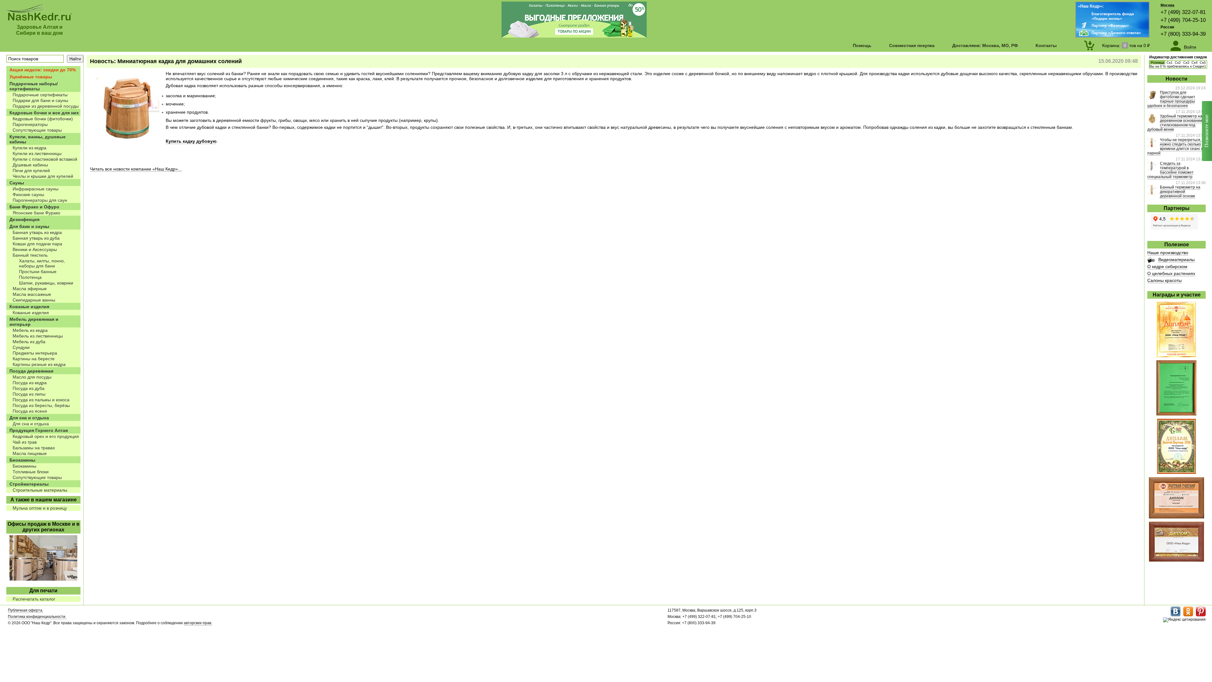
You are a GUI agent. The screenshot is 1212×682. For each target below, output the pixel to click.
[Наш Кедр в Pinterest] (1201, 615)
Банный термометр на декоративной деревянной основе (1180, 191)
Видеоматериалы (1176, 259)
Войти (1190, 47)
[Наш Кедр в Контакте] (1175, 615)
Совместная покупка (912, 45)
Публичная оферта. (25, 610)
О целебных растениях (1171, 273)
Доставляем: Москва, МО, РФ (985, 45)
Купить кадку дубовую (191, 141)
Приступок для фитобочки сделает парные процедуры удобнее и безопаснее (1171, 99)
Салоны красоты (1164, 280)
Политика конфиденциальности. (37, 616)
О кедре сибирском (1167, 266)
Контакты (1046, 45)
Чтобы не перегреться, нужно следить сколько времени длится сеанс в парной (1175, 146)
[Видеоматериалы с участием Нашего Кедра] (1151, 261)
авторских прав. (198, 623)
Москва (1167, 5)
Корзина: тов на (1126, 45)
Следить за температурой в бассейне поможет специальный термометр (1170, 170)
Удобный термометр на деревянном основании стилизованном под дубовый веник (1174, 123)
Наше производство (1167, 252)
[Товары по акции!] (574, 36)
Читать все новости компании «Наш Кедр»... (136, 168)
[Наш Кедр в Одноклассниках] (1188, 615)
